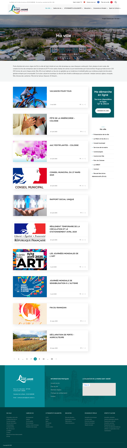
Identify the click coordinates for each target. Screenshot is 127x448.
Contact (96, 169)
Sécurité (47, 425)
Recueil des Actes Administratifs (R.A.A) (99, 175)
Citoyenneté (48, 423)
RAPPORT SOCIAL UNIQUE (62, 199)
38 (52, 359)
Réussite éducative (69, 417)
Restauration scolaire (70, 419)
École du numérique (89, 421)
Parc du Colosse (99, 160)
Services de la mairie (101, 147)
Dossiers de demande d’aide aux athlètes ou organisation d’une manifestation (112, 428)
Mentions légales (56, 390)
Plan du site (54, 386)
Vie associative (49, 427)
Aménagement (29, 417)
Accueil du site (55, 383)
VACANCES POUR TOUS (60, 91)
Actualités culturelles (109, 417)
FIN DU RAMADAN (58, 307)
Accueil (56, 41)
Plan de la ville (105, 2)
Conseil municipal (99, 143)
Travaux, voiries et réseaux (32, 425)
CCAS (47, 417)
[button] (115, 2)
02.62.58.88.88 (31, 2)
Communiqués (98, 152)
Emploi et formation (90, 423)
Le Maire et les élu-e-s (101, 139)
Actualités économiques (91, 417)
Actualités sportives (109, 423)
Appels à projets (89, 425)
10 (43, 359)
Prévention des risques (31, 427)
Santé (47, 421)
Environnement (29, 423)
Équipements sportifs (109, 425)
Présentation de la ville (101, 134)
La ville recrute (88, 419)
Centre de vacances (69, 423)
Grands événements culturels (111, 419)
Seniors (47, 419)
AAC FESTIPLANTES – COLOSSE (64, 145)
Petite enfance (68, 421)
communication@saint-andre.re (25, 397)
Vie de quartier (29, 421)
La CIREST (97, 165)
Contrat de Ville (99, 156)
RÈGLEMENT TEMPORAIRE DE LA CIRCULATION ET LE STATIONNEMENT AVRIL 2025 (65, 229)
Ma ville (63, 41)
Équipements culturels (109, 421)
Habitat (28, 419)
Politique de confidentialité (59, 393)
